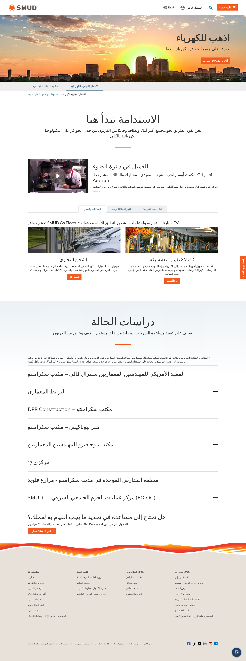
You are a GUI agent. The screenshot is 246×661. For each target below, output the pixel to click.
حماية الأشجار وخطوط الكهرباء (91, 588)
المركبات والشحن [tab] (92, 209)
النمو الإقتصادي (182, 610)
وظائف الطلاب (133, 588)
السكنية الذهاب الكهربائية (46, 86)
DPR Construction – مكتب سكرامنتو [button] (70, 409)
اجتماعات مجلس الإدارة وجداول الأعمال (47, 616)
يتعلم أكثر (74, 276)
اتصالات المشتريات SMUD (187, 599)
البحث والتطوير (35, 588)
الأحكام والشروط (102, 643)
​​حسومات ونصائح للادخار (46, 94)
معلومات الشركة (36, 582)
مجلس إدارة (33, 610)
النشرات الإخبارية (36, 604)
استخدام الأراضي (183, 593)
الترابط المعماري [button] (47, 391)
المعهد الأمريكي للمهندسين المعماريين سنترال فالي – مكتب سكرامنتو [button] (106, 374)
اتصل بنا (31, 577)
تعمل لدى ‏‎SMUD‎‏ (134, 577)
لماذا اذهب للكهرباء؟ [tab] (152, 209)
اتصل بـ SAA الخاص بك (215, 60)
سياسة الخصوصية (81, 643)
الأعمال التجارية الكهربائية (84, 86)
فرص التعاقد (181, 588)
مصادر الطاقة (83, 582)
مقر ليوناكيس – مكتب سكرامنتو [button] (64, 427)
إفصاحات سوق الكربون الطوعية (92, 593)
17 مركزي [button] (39, 462)
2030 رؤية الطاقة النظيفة (89, 577)
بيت (29, 94)
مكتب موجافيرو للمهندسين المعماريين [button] (70, 444)
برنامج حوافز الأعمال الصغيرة (189, 582)
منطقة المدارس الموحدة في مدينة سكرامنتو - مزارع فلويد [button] (93, 480)
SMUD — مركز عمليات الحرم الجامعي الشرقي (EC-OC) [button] (91, 497)
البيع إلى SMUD (182, 577)
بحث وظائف (131, 582)
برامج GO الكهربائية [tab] (121, 209)
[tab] (123, 373)
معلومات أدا (119, 643)
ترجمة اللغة (133, 643)
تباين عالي (148, 643)
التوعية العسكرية (134, 593)
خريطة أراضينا (34, 599)
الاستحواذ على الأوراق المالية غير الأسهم (194, 616)
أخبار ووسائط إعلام (37, 593)
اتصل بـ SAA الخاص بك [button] (42, 531)
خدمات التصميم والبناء (185, 604)
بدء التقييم (172, 280)
